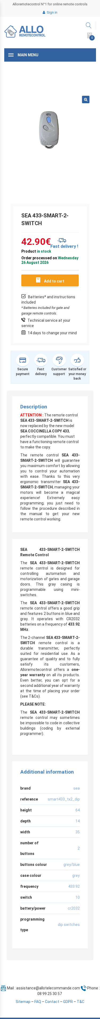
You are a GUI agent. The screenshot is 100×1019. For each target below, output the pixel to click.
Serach (89, 25)
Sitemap (23, 1002)
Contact (52, 1002)
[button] (85, 99)
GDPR (68, 1002)
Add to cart (54, 281)
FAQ (37, 1002)
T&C (80, 1002)
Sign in (51, 12)
